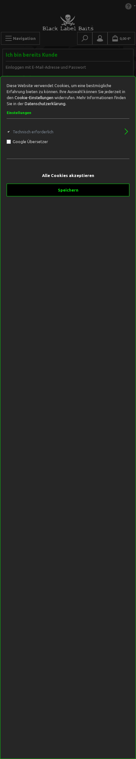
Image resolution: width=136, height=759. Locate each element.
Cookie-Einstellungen (34, 97)
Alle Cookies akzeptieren (68, 175)
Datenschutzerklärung (45, 103)
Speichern (68, 190)
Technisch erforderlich (33, 132)
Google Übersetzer (30, 141)
